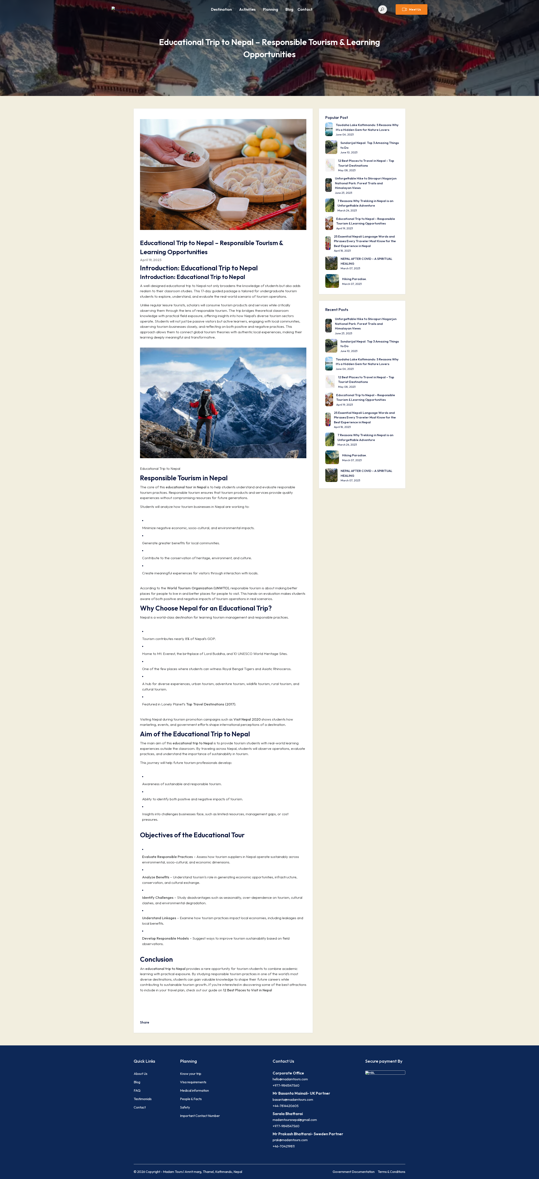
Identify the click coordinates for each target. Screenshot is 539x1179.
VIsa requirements (193, 1082)
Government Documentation (354, 1172)
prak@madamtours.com (290, 1140)
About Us (140, 1073)
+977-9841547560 (286, 1085)
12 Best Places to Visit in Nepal (247, 990)
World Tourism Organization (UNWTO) (198, 588)
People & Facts (191, 1099)
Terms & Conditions (391, 1172)
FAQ (137, 1090)
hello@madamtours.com (290, 1079)
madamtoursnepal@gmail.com (295, 1120)
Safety (185, 1107)
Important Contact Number (200, 1116)
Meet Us (415, 9)
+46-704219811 (284, 1146)
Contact (305, 9)
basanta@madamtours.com (293, 1099)
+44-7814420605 (286, 1106)
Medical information (194, 1090)
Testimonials (143, 1099)
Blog (289, 9)
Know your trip (190, 1073)
